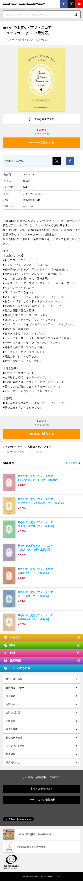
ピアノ (29, 39)
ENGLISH (55, 777)
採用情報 (41, 777)
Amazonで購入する (41, 142)
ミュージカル (43, 39)
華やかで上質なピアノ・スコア (24, 451)
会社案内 (28, 777)
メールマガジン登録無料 (41, 799)
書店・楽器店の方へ (41, 788)
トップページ (10, 39)
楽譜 (21, 39)
